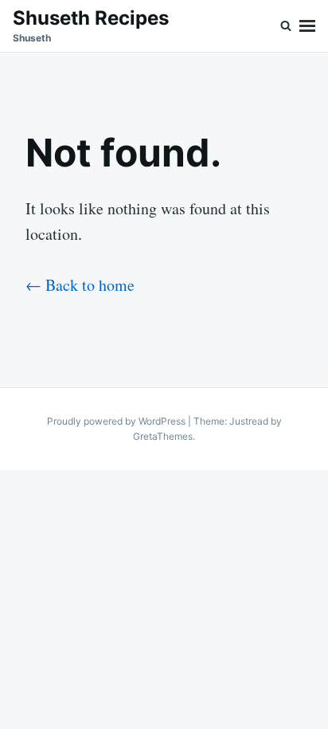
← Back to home (80, 285)
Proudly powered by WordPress (117, 421)
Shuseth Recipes (91, 17)
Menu (307, 26)
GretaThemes (163, 436)
